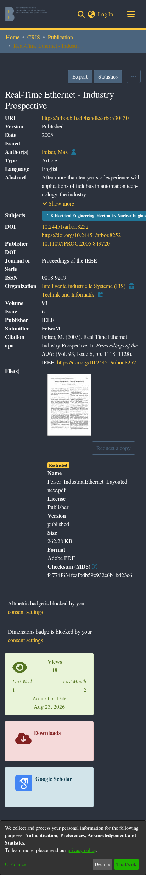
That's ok (126, 864)
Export (80, 76)
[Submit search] (81, 14)
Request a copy (113, 447)
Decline (102, 864)
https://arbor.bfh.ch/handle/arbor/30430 (85, 117)
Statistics (108, 76)
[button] (58, 203)
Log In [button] (106, 14)
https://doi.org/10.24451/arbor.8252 (81, 234)
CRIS (33, 37)
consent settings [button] (25, 611)
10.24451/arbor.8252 (65, 226)
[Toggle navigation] (131, 14)
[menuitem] (91, 14)
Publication (60, 37)
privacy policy (82, 850)
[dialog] (73, 848)
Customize (15, 864)
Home (12, 37)
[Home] (26, 14)
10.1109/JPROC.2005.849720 (76, 243)
